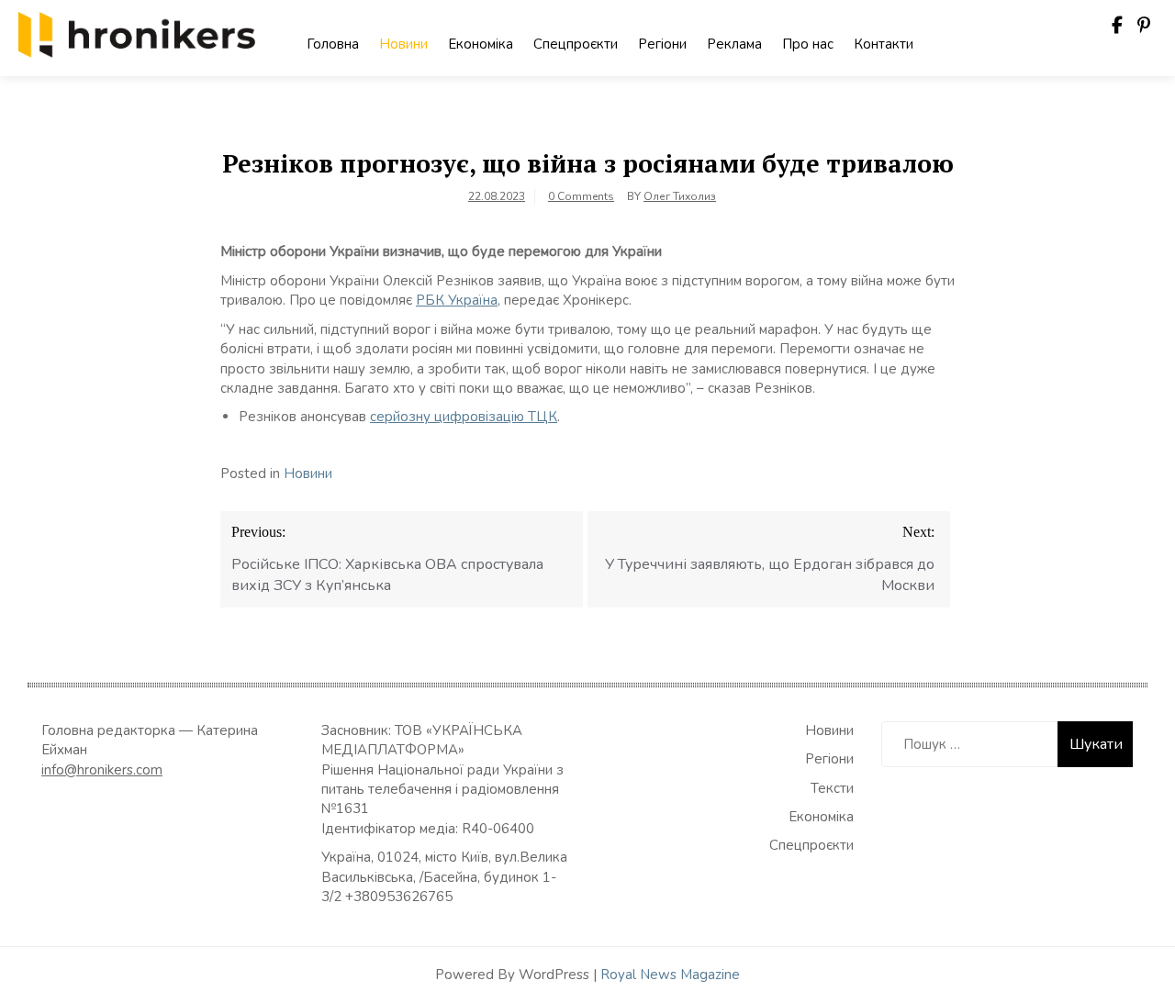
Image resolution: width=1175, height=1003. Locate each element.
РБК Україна (457, 300)
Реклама (734, 44)
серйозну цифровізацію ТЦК (463, 416)
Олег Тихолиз (679, 196)
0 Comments (581, 196)
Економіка (480, 44)
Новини (403, 44)
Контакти (883, 44)
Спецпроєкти (575, 44)
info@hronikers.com (101, 770)
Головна (333, 44)
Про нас (808, 44)
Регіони (662, 44)
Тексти (832, 788)
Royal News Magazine (670, 974)
